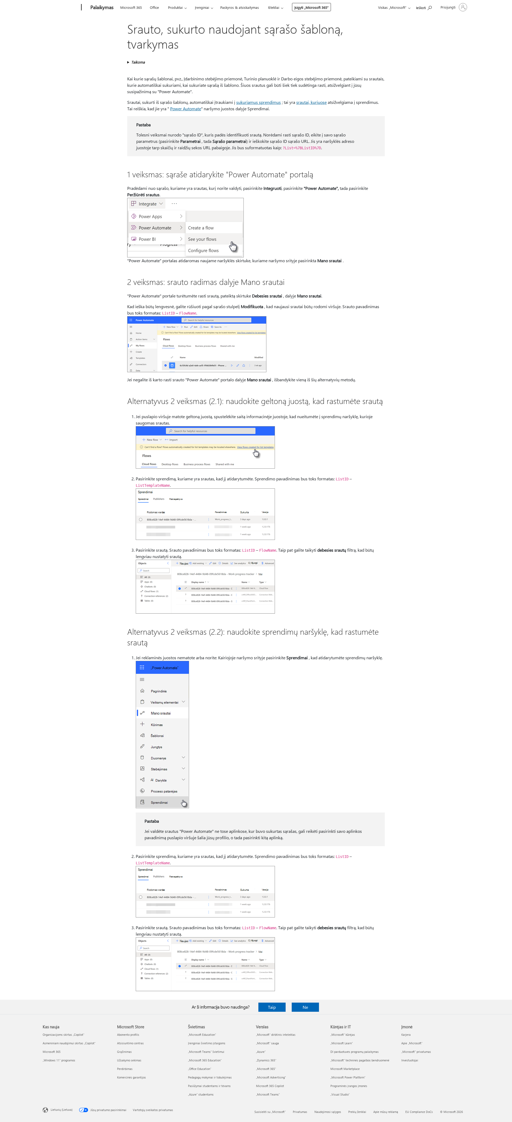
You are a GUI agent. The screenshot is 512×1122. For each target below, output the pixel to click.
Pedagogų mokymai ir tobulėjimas (210, 1077)
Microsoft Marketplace (345, 1069)
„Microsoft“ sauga (267, 1043)
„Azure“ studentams (201, 1094)
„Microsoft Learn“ (341, 1043)
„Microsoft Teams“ (268, 1094)
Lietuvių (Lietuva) (62, 1110)
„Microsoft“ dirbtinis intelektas (275, 1035)
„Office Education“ (199, 1069)
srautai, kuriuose (311, 102)
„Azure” (261, 1052)
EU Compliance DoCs (419, 1112)
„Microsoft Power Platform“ (347, 1077)
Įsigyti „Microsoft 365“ (311, 7)
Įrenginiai (202, 7)
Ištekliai (273, 7)
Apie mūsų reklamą (385, 1112)
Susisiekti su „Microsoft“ (270, 1112)
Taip (272, 1007)
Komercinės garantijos (131, 1077)
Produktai (175, 7)
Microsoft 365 (131, 7)
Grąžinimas (124, 1052)
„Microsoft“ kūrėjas (342, 1035)
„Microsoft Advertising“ (271, 1077)
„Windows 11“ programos (59, 1060)
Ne (305, 1007)
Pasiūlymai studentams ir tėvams (209, 1086)
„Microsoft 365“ (266, 1069)
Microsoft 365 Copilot (270, 1086)
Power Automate (185, 108)
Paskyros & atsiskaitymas (239, 7)
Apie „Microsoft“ (411, 1043)
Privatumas (300, 1112)
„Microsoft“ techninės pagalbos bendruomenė (359, 1060)
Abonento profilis (128, 1035)
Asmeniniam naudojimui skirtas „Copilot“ (69, 1043)
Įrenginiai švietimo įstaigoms (206, 1043)
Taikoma (138, 62)
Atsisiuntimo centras (130, 1043)
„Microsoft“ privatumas (416, 1052)
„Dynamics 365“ (266, 1060)
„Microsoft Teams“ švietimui (206, 1052)
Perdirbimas (125, 1069)
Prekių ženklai (357, 1112)
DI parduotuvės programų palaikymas (354, 1052)
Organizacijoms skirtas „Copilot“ (63, 1035)
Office (154, 7)
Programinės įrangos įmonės (348, 1086)
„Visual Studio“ (340, 1094)
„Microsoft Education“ (202, 1035)
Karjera (406, 1035)
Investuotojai (409, 1060)
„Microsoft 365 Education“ (205, 1060)
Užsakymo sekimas (129, 1060)
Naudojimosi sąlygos (327, 1112)
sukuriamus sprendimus (258, 102)
